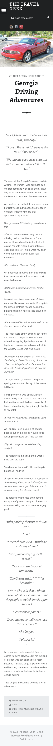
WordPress (27, 735)
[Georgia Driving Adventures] (26, 33)
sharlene (16, 705)
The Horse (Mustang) (23, 709)
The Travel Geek (27, 731)
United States (36, 76)
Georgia (23, 76)
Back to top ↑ (27, 739)
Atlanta (13, 76)
